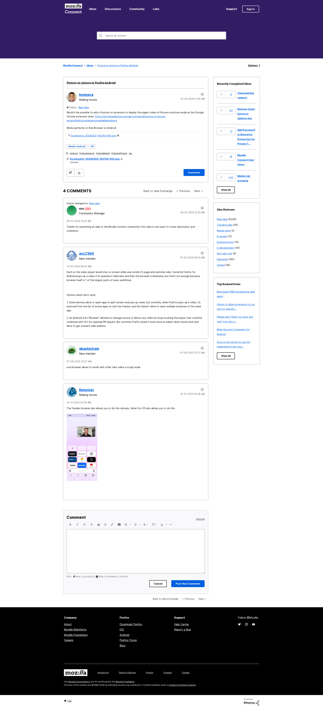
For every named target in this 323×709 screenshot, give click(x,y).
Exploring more (225, 242)
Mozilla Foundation (76, 635)
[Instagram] (246, 624)
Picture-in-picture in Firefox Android (91, 83)
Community (137, 9)
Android (124, 635)
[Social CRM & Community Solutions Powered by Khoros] (251, 701)
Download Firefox (131, 624)
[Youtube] (253, 624)
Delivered (222, 259)
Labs (156, 9)
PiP (92, 146)
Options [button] (253, 65)
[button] (71, 172)
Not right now (224, 253)
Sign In (251, 9)
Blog (122, 645)
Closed (221, 264)
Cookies (167, 672)
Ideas (92, 9)
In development (226, 247)
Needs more (224, 230)
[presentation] (70, 524)
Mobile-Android (76, 146)
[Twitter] (239, 624)
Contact (186, 672)
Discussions (113, 9)
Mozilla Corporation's (79, 681)
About (68, 624)
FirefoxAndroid (86, 153)
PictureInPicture (119, 153)
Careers (68, 640)
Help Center (181, 624)
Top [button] (69, 700)
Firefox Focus (128, 640)
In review (222, 236)
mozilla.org (103, 672)
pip (130, 153)
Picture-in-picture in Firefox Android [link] (117, 65)
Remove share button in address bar (246, 114)
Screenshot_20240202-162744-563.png (93, 135)
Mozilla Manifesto (75, 629)
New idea (83, 107)
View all (225, 189)
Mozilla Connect (73, 9)
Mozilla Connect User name (245, 160)
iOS (122, 629)
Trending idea (224, 224)
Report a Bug (182, 629)
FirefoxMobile (103, 153)
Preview (200, 519)
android (74, 153)
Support (231, 9)
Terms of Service (127, 672)
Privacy (149, 672)
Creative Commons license (182, 685)
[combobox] (161, 35)
